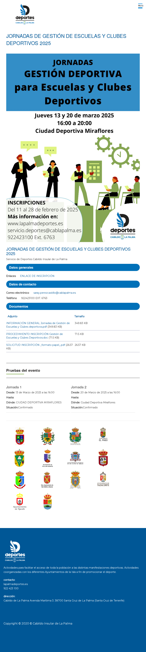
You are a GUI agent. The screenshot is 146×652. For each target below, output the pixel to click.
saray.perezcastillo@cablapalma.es (54, 292)
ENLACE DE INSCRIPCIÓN (37, 276)
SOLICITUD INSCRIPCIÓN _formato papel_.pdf (35, 345)
